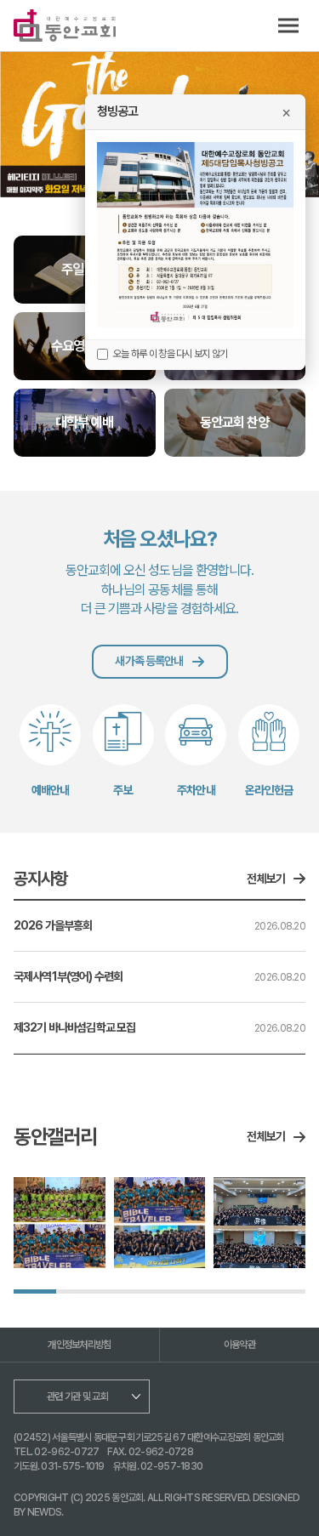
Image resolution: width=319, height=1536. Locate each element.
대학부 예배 (84, 422)
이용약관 (239, 1345)
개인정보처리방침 (79, 1345)
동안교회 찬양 (234, 422)
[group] (59, 1223)
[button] (30, 126)
